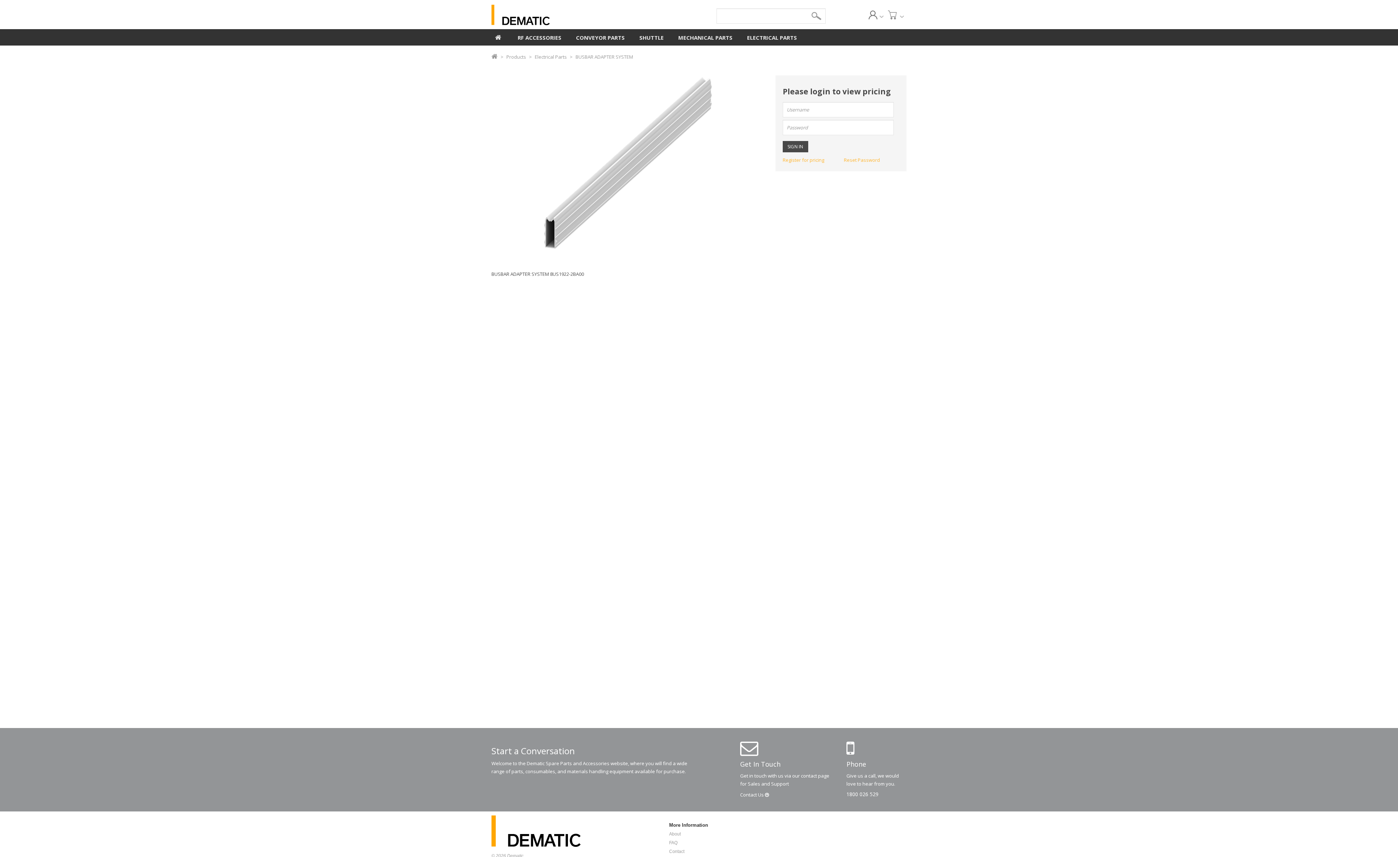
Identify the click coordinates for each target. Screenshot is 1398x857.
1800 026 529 (862, 794)
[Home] (498, 36)
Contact (752, 794)
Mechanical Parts (705, 37)
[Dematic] (553, 15)
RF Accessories (539, 37)
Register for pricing (803, 160)
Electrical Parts (772, 37)
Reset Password (862, 160)
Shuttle (651, 37)
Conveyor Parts (600, 37)
